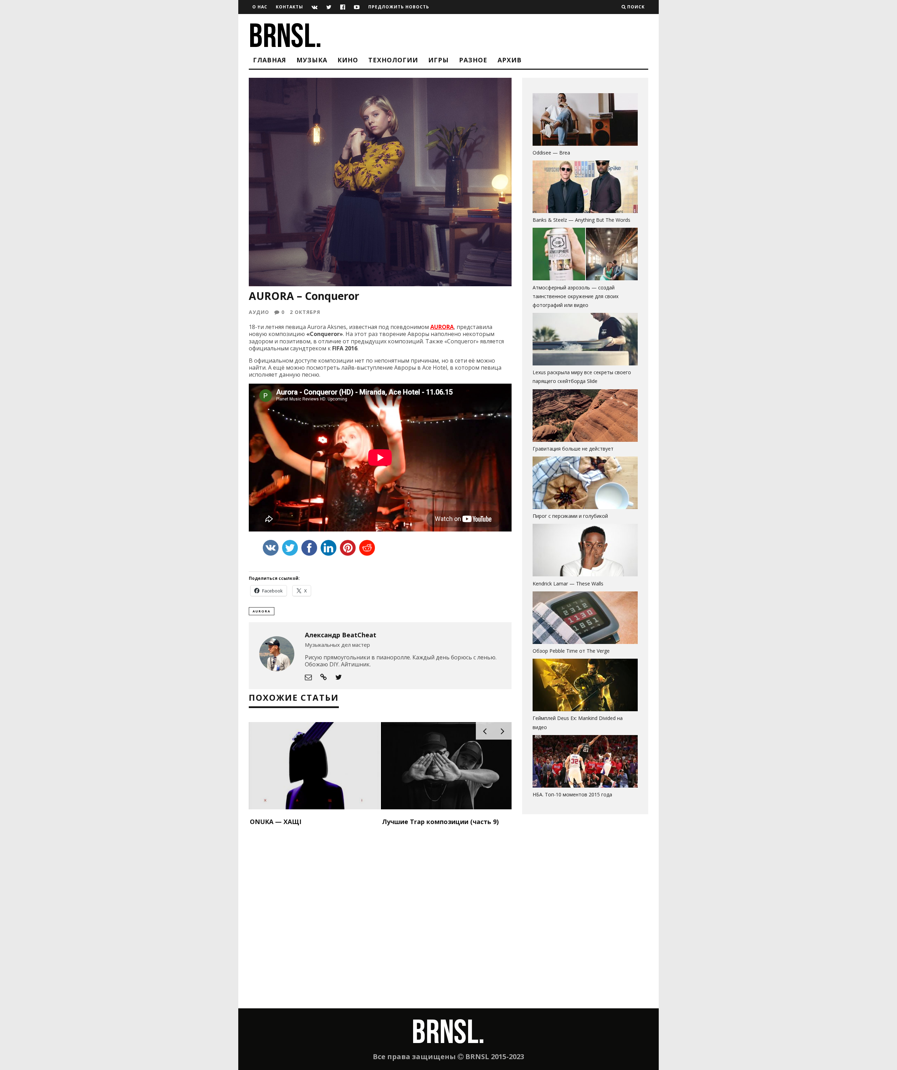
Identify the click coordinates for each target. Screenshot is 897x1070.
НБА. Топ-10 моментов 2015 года (572, 794)
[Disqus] (380, 918)
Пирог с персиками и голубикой (570, 516)
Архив (510, 60)
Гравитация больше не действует (573, 448)
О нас (259, 7)
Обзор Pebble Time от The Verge (571, 650)
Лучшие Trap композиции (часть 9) (440, 821)
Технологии (393, 60)
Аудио (259, 312)
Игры (438, 60)
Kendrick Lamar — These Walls (568, 583)
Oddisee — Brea (551, 152)
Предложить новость (398, 7)
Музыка (311, 60)
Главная (269, 60)
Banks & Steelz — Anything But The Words (581, 220)
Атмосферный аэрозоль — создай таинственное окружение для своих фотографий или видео (575, 296)
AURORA (442, 327)
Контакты (289, 7)
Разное (473, 60)
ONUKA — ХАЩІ (275, 821)
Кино (347, 60)
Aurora (262, 611)
